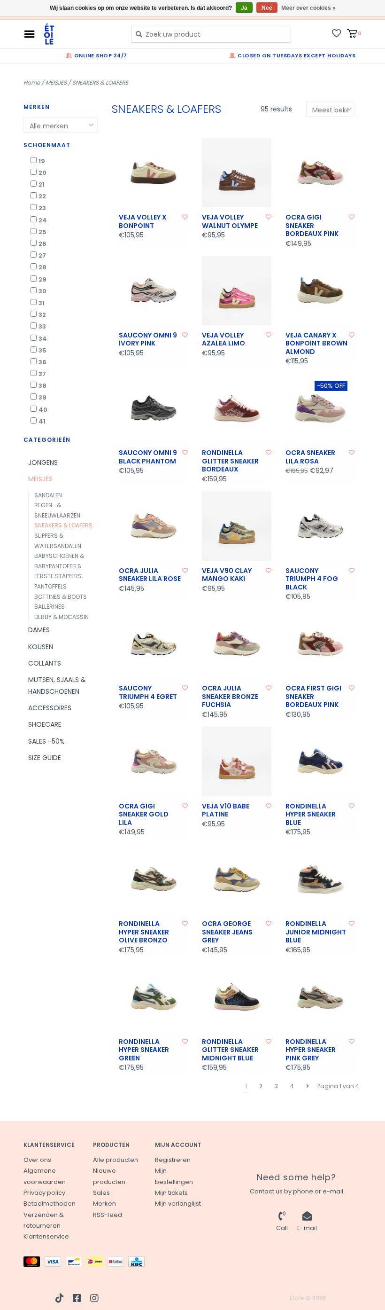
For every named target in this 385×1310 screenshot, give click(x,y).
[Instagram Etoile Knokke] (94, 1298)
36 (42, 362)
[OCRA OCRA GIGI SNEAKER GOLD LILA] (153, 761)
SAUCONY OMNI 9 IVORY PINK (148, 339)
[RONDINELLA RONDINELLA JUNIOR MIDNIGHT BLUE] (320, 879)
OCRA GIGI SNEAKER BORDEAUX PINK (312, 225)
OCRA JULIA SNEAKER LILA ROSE (150, 575)
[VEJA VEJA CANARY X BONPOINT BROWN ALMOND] (320, 290)
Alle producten (115, 1159)
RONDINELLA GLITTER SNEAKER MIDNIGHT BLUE (230, 1050)
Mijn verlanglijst (178, 1203)
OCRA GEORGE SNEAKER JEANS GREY (227, 932)
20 (42, 172)
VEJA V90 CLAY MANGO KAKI (227, 575)
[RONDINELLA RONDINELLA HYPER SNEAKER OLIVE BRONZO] (153, 879)
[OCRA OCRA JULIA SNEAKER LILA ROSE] (153, 526)
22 (42, 196)
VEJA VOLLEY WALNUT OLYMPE (230, 221)
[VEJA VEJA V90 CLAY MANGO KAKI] (236, 526)
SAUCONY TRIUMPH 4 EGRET (148, 692)
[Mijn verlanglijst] (336, 33)
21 (41, 184)
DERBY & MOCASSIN (61, 617)
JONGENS (43, 462)
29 (42, 279)
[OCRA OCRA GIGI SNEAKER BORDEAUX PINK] (320, 173)
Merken (104, 1203)
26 (42, 243)
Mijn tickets (171, 1192)
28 (42, 267)
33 (42, 326)
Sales (101, 1192)
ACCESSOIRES (49, 708)
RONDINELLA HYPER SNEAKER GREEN (144, 1050)
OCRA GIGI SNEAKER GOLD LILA (144, 814)
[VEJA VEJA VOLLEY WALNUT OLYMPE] (236, 173)
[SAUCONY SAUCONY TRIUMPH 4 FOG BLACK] (320, 526)
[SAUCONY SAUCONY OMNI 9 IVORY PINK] (153, 290)
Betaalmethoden (49, 1203)
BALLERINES (49, 607)
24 (42, 220)
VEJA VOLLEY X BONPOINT (143, 221)
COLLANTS (44, 663)
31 (41, 302)
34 (42, 338)
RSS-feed (107, 1214)
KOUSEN (40, 646)
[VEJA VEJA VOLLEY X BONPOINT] (153, 173)
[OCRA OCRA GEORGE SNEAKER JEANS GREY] (236, 879)
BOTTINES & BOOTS (60, 597)
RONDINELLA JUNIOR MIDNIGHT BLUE (315, 932)
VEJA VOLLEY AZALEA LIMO (223, 339)
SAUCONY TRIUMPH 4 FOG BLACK (311, 579)
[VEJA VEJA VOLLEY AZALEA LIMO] (236, 290)
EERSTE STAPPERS (58, 576)
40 (42, 409)
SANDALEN (48, 495)
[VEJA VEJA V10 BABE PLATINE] (236, 761)
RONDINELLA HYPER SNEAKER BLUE (310, 814)
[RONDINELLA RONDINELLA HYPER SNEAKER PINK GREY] (320, 997)
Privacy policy (44, 1192)
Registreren (173, 1159)
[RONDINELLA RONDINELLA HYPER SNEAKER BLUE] (320, 761)
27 (42, 255)
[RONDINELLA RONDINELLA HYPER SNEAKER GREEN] (153, 997)
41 (42, 421)
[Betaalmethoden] (34, 1263)
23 (42, 208)
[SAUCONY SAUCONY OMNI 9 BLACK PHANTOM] (153, 408)
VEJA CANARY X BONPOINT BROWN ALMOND (316, 343)
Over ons (37, 1159)
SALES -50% (46, 741)
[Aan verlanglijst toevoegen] (185, 217)
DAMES (39, 630)
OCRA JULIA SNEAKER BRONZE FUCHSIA (230, 696)
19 (41, 161)
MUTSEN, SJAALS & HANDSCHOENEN (57, 685)
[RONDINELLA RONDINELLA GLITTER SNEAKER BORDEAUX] (236, 408)
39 (42, 397)
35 (42, 350)
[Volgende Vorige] (307, 1086)
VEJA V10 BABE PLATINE (225, 810)
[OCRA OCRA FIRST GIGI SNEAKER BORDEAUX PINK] (320, 644)
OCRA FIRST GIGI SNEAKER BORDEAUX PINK (313, 696)
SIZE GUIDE (44, 757)
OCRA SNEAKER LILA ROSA (310, 457)
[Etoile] (80, 34)
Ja (244, 8)
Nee (267, 8)
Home (31, 82)
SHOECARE (45, 724)
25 (42, 231)
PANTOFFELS (50, 586)
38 (42, 385)
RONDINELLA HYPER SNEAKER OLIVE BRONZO (144, 932)
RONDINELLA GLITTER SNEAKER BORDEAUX (230, 461)
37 (42, 373)
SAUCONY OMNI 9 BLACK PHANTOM (148, 457)
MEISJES (56, 82)
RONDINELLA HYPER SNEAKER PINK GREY (310, 1050)
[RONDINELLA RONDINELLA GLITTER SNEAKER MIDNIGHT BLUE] (236, 997)
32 (42, 314)
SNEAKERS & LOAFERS (100, 82)
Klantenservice (46, 1236)
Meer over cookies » (308, 8)
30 (42, 291)
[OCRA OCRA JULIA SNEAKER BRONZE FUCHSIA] (236, 644)
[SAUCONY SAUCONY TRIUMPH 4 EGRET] (153, 644)
